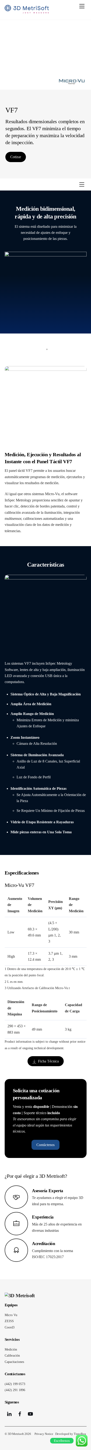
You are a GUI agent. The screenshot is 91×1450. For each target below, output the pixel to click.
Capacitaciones (14, 1362)
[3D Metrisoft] (27, 11)
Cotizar (15, 157)
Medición (11, 1349)
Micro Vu (11, 1315)
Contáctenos (45, 1145)
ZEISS (9, 1321)
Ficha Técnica (48, 1061)
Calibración (12, 1355)
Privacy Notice (44, 1434)
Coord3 (9, 1327)
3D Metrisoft (16, 1434)
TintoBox (80, 1434)
